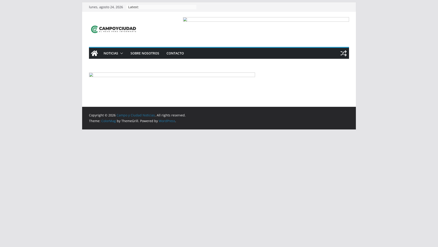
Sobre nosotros (144, 53)
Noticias (111, 53)
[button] (120, 53)
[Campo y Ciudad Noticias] (94, 53)
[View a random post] (343, 53)
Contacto (175, 53)
